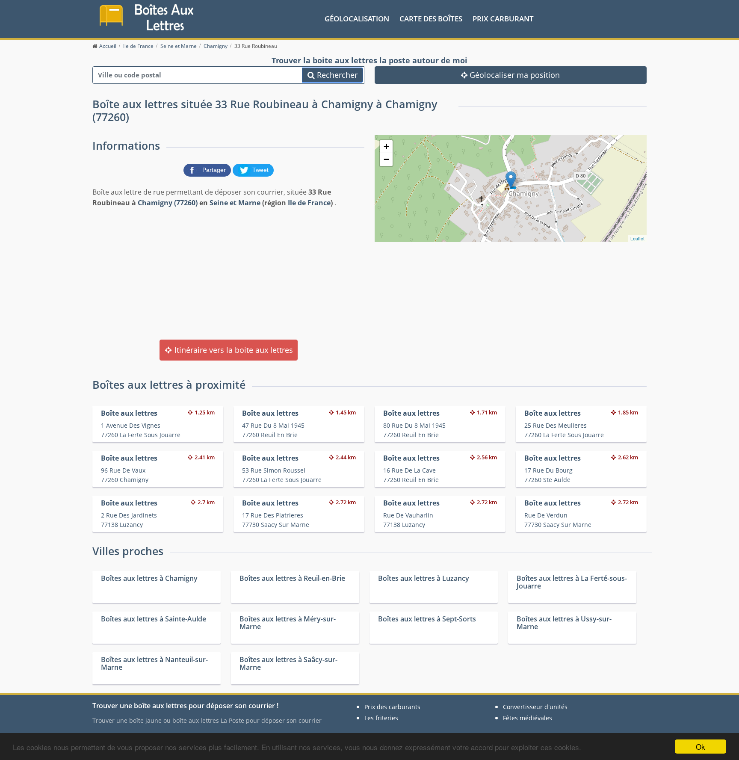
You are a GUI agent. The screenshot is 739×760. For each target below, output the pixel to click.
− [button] (386, 159)
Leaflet (637, 238)
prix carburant (503, 19)
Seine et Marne (235, 202)
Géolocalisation (357, 19)
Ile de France (309, 202)
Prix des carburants (392, 707)
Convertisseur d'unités (535, 707)
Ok (700, 746)
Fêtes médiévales (527, 718)
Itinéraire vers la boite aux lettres (232, 350)
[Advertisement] (228, 273)
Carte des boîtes (430, 19)
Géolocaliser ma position (513, 75)
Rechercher (336, 75)
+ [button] (386, 146)
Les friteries (381, 718)
